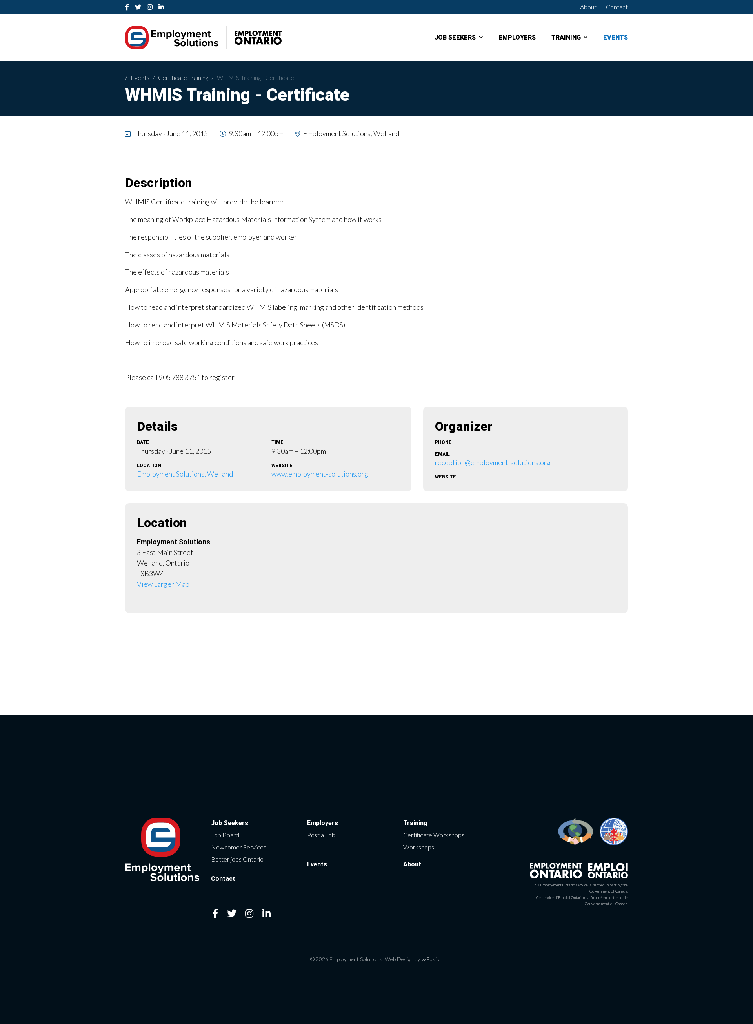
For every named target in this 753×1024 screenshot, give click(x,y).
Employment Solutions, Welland (185, 473)
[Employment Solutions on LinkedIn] (161, 7)
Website (282, 465)
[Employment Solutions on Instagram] (150, 7)
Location (149, 465)
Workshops (418, 847)
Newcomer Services (238, 847)
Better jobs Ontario (237, 859)
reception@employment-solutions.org (493, 462)
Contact (617, 7)
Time (277, 442)
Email (442, 454)
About (588, 7)
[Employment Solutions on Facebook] (127, 7)
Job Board (225, 834)
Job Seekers (455, 37)
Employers (517, 37)
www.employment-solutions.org (319, 473)
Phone (443, 442)
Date (143, 442)
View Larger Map (163, 584)
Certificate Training (183, 77)
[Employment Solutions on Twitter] (138, 7)
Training (566, 37)
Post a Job (321, 834)
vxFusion (432, 959)
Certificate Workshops (433, 834)
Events (615, 37)
